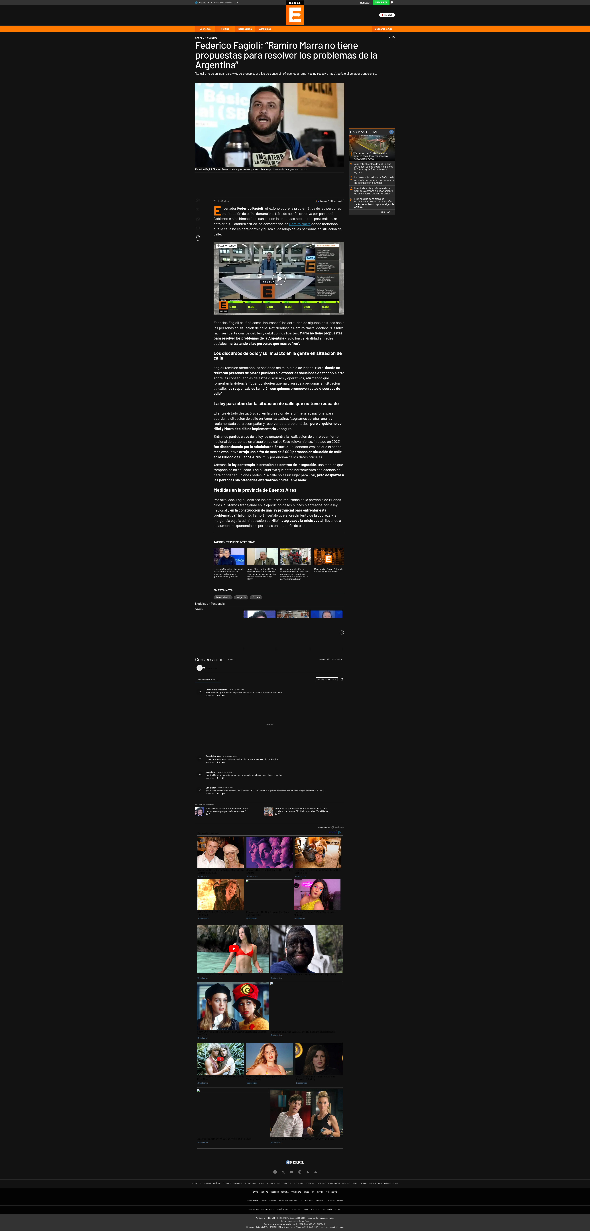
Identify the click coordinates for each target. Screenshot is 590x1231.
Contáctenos (282, 1209)
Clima (261, 1183)
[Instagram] (299, 1172)
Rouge (306, 1192)
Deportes (271, 1183)
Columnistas (205, 1183)
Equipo (305, 1209)
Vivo (380, 1183)
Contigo (272, 1201)
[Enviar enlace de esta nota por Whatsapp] (198, 219)
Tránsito (338, 1209)
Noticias (346, 1183)
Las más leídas (364, 132)
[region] (269, 743)
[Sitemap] (315, 1172)
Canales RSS (253, 1209)
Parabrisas (296, 1192)
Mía (312, 1192)
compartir (327, 696)
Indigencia (241, 597)
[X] (283, 1172)
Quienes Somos (268, 1209)
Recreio (331, 1201)
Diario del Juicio (391, 1183)
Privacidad (295, 1209)
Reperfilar (298, 1183)
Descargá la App (383, 28)
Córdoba (287, 1183)
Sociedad (238, 1183)
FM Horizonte (331, 1192)
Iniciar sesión (324, 659)
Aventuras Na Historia (288, 1201)
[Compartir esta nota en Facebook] (198, 200)
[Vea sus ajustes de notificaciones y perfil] (391, 2)
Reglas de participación (321, 1209)
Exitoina (363, 1183)
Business (310, 1183)
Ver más (385, 212)
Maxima (340, 1201)
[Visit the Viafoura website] (337, 827)
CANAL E (199, 37)
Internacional (245, 28)
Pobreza (256, 597)
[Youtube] (291, 1172)
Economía (205, 28)
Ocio (279, 1183)
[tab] (208, 679)
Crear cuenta (337, 659)
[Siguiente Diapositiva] (342, 632)
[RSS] (307, 1172)
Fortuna (285, 1192)
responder (210, 696)
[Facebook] (275, 1172)
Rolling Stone (307, 1201)
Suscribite (381, 2)
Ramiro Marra (300, 223)
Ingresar (365, 2)
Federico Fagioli (223, 597)
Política (225, 28)
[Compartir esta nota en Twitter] (198, 209)
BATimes (320, 1192)
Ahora (194, 1183)
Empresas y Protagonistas (328, 1183)
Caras (354, 1183)
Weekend (275, 1192)
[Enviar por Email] (198, 228)
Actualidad (265, 28)
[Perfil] (295, 1163)
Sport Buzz (320, 1201)
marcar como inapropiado (337, 697)
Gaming (373, 1183)
